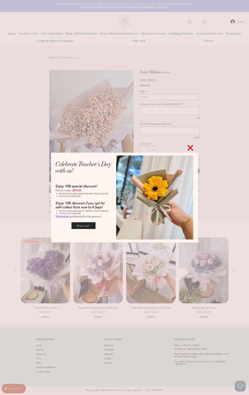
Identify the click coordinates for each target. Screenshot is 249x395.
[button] (190, 148)
